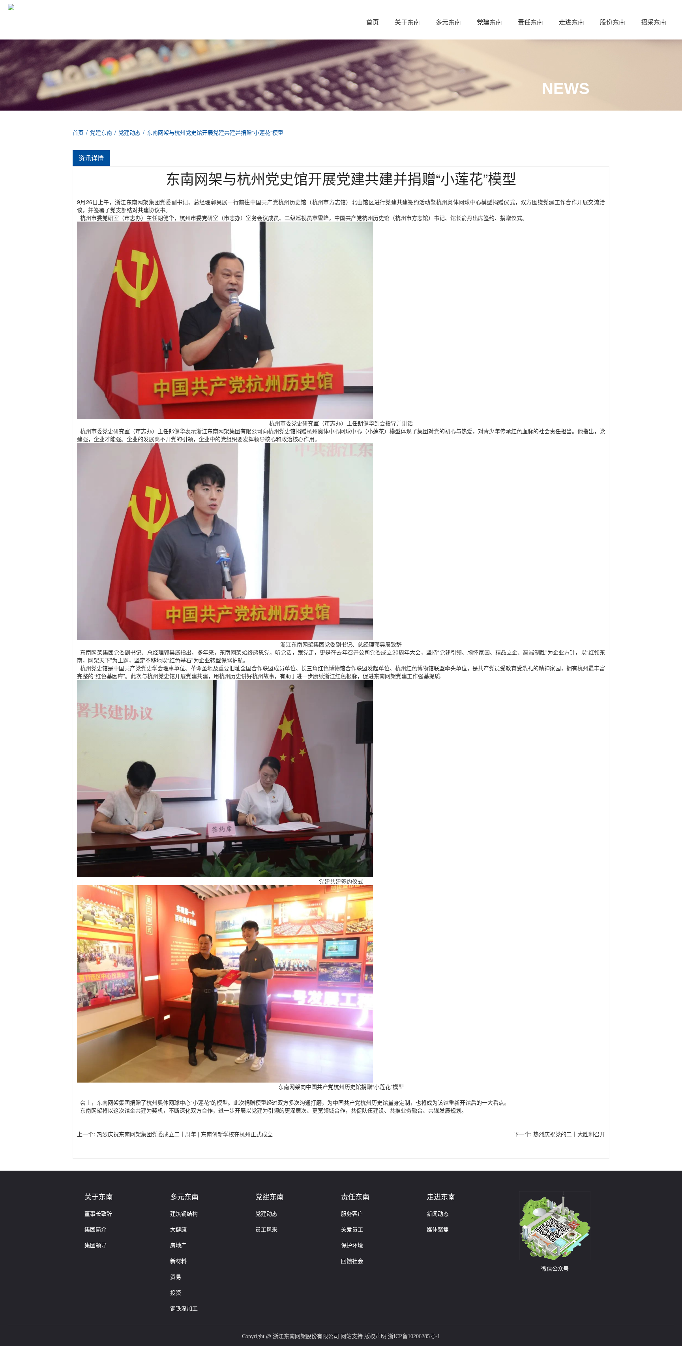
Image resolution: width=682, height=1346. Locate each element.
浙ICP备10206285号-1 (414, 1336)
